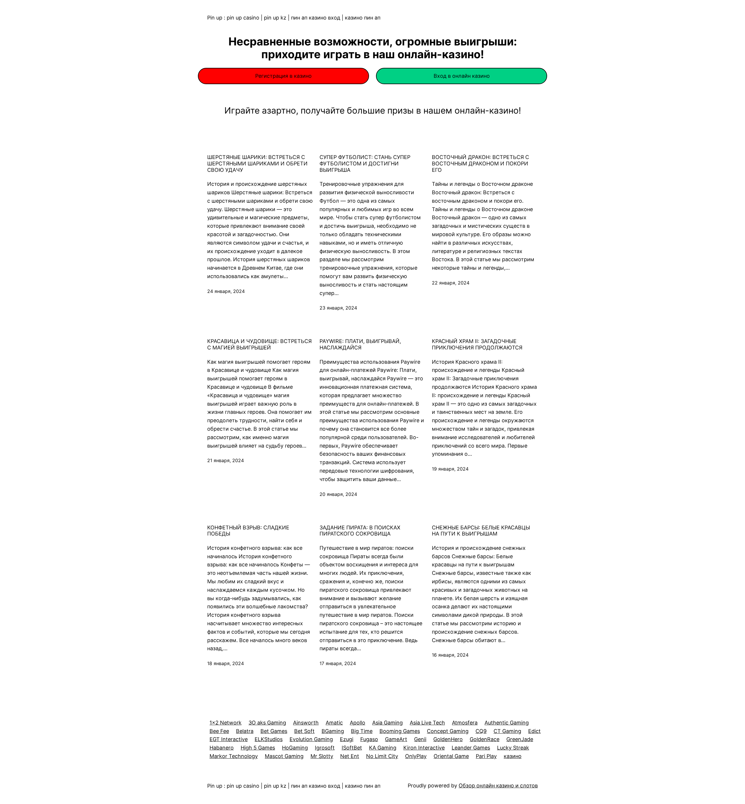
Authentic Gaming (507, 723)
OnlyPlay (416, 756)
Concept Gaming (448, 731)
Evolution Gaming (311, 739)
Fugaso (369, 739)
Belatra (244, 731)
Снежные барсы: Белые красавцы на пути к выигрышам (481, 530)
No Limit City (382, 756)
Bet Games (273, 731)
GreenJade (519, 739)
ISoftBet (352, 748)
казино (513, 756)
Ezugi (346, 739)
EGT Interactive (229, 739)
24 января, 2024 (226, 291)
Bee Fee (219, 731)
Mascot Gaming (284, 756)
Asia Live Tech (427, 723)
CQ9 (481, 731)
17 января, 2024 (338, 663)
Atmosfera (465, 723)
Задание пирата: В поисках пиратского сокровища (360, 530)
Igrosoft (325, 748)
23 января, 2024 (338, 308)
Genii (420, 739)
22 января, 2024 (450, 283)
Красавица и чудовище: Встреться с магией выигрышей (259, 344)
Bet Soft (304, 731)
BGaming (333, 731)
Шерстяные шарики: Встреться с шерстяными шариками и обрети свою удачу (257, 163)
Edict (534, 731)
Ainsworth (306, 723)
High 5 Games (258, 748)
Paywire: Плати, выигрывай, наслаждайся (360, 344)
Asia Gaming (387, 723)
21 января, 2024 (225, 460)
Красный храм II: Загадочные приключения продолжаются (477, 344)
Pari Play (486, 756)
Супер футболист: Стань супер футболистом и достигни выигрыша (365, 163)
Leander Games (471, 748)
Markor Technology (234, 756)
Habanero (222, 748)
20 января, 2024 (338, 494)
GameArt (396, 739)
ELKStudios (269, 739)
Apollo (357, 723)
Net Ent (349, 756)
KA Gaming (382, 748)
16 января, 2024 (450, 655)
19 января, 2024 (450, 469)
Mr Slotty (322, 756)
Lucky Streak (513, 748)
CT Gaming (507, 731)
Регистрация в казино (283, 76)
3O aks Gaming (267, 723)
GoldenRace (484, 739)
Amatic (334, 723)
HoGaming (295, 748)
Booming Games (399, 731)
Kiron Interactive (424, 748)
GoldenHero (448, 739)
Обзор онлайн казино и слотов (498, 785)
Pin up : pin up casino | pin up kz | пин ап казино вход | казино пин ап (293, 18)
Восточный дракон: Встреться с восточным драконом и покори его (480, 163)
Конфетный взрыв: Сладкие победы (248, 530)
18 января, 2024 (225, 663)
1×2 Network (226, 723)
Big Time (361, 731)
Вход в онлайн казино (462, 76)
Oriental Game (451, 756)
